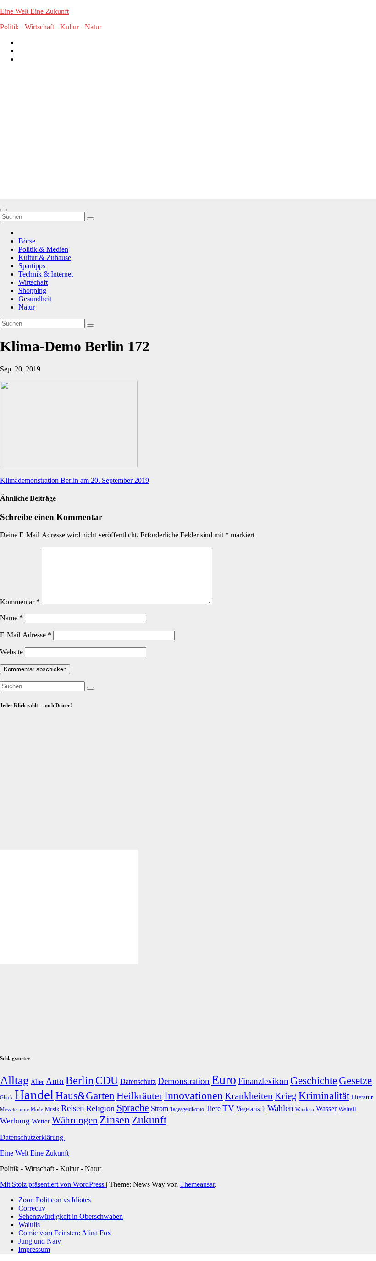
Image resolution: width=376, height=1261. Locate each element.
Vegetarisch (250, 1109)
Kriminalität (324, 1095)
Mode (37, 1109)
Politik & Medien (43, 249)
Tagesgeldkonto (187, 1109)
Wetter (41, 1121)
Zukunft (149, 1120)
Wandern (304, 1109)
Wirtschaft (33, 282)
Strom (159, 1108)
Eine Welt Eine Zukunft (34, 11)
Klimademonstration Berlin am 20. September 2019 (74, 480)
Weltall (347, 1109)
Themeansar (197, 1184)
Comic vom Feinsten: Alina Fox (64, 1233)
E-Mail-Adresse (25, 635)
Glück (6, 1097)
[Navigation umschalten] (3, 210)
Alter (37, 1081)
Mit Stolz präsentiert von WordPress (53, 1184)
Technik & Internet (45, 274)
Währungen (75, 1120)
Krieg (286, 1095)
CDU (106, 1080)
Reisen (72, 1108)
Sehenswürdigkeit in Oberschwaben (70, 1216)
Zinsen (115, 1120)
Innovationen (193, 1095)
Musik (52, 1109)
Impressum (34, 1249)
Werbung (15, 1121)
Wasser (326, 1108)
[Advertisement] (188, 135)
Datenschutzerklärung (32, 1137)
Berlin (80, 1080)
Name (11, 618)
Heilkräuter (139, 1095)
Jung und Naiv (39, 1241)
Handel (34, 1094)
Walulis (29, 1224)
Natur (26, 307)
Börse (26, 241)
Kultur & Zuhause (44, 257)
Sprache (132, 1107)
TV (228, 1108)
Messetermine (14, 1109)
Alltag (14, 1080)
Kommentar (20, 602)
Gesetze (355, 1080)
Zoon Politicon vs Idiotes (54, 1200)
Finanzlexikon (263, 1081)
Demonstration (184, 1081)
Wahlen (280, 1108)
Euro (223, 1080)
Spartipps (31, 266)
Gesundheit (34, 299)
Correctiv (31, 1208)
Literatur (362, 1097)
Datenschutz (138, 1081)
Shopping (32, 290)
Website (11, 652)
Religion (100, 1108)
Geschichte (313, 1080)
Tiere (213, 1108)
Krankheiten (249, 1095)
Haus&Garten (85, 1095)
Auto (55, 1081)
